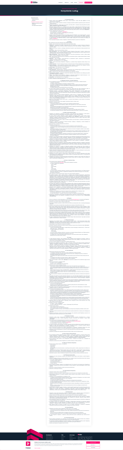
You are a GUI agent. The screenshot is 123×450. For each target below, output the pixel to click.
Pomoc (62, 438)
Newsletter (33, 20)
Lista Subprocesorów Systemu (37, 25)
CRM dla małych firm (49, 436)
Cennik (72, 2)
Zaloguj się (81, 2)
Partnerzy (71, 436)
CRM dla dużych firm (49, 439)
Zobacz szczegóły (37, 448)
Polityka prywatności (35, 19)
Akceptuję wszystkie (93, 442)
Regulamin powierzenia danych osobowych (37, 24)
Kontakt (75, 2)
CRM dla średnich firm (49, 438)
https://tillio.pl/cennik (76, 199)
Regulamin (71, 439)
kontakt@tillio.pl (64, 31)
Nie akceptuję (93, 447)
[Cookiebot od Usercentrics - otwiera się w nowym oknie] (28, 448)
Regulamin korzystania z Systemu (37, 21)
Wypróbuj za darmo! (88, 2)
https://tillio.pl (62, 162)
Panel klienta (63, 436)
